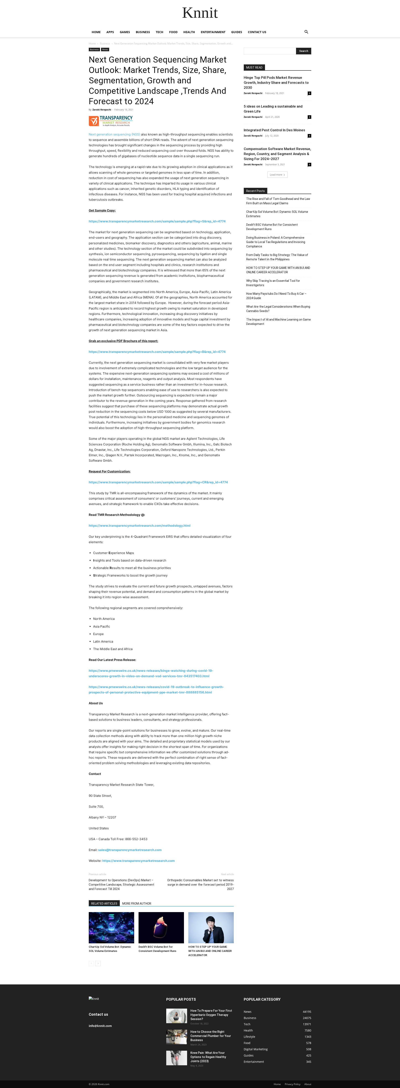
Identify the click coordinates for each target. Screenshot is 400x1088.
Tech (159, 32)
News (105, 49)
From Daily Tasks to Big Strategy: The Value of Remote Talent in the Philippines (277, 257)
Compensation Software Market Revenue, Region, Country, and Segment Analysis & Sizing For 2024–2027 (277, 154)
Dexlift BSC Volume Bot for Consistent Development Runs (272, 227)
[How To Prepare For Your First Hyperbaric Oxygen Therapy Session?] (176, 1016)
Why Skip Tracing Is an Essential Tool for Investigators (273, 283)
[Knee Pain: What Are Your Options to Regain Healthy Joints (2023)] (176, 1058)
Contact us (257, 32)
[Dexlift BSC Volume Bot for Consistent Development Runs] (161, 927)
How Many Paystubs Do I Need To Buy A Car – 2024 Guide (276, 296)
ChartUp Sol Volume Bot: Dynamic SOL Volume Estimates (277, 214)
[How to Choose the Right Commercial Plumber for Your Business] (176, 1037)
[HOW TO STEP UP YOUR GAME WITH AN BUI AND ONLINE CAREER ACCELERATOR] (211, 927)
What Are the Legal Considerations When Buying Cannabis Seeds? (278, 309)
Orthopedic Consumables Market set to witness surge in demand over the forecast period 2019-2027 (200, 884)
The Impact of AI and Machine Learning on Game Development (278, 322)
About (307, 1084)
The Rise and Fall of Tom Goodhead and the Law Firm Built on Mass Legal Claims (278, 201)
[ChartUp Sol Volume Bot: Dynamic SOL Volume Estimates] (111, 927)
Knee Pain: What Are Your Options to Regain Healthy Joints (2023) (208, 1057)
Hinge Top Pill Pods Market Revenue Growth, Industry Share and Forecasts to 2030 (276, 82)
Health (189, 32)
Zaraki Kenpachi (101, 109)
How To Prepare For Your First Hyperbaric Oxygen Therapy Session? (211, 1015)
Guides (236, 32)
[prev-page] (91, 963)
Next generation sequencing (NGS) (114, 134)
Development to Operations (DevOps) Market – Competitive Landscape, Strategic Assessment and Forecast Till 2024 (121, 884)
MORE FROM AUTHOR (136, 903)
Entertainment (213, 32)
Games (125, 32)
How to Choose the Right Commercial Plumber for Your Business (210, 1036)
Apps (110, 32)
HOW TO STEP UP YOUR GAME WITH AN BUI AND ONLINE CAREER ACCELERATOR (210, 951)
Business (143, 32)
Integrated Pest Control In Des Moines (274, 130)
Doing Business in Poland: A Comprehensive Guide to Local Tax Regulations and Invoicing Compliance (275, 242)
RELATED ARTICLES (104, 903)
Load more (276, 174)
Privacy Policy (292, 1084)
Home (96, 32)
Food (173, 32)
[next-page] (98, 963)
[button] (306, 32)
